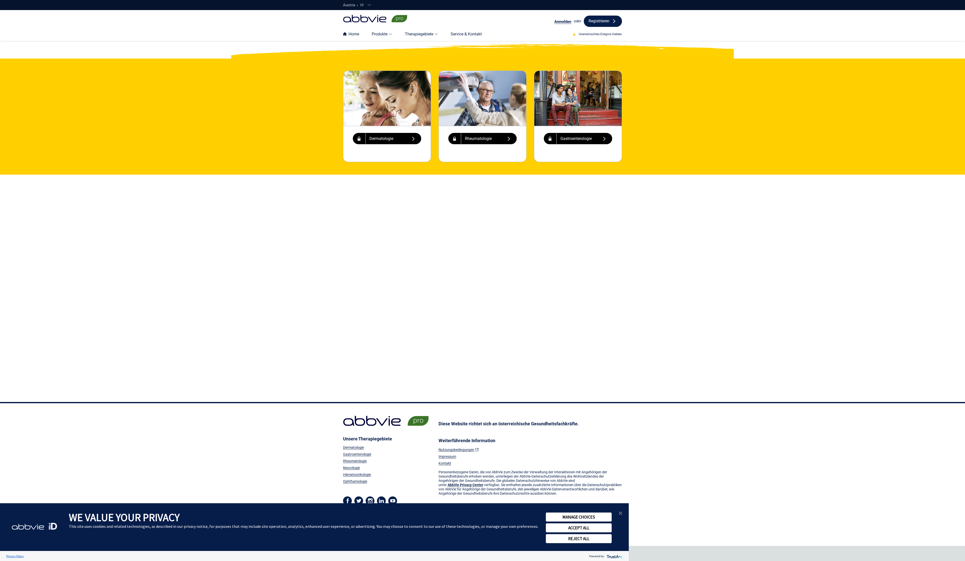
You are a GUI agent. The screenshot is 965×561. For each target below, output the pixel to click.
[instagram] (370, 500)
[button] (387, 138)
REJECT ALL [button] (578, 538)
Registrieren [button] (599, 21)
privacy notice (196, 526)
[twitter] (358, 500)
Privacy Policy (15, 556)
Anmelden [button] (562, 21)
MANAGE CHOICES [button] (578, 517)
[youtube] (392, 500)
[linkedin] (381, 500)
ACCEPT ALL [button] (578, 528)
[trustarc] (614, 556)
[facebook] (347, 500)
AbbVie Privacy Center (465, 485)
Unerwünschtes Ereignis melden (600, 34)
